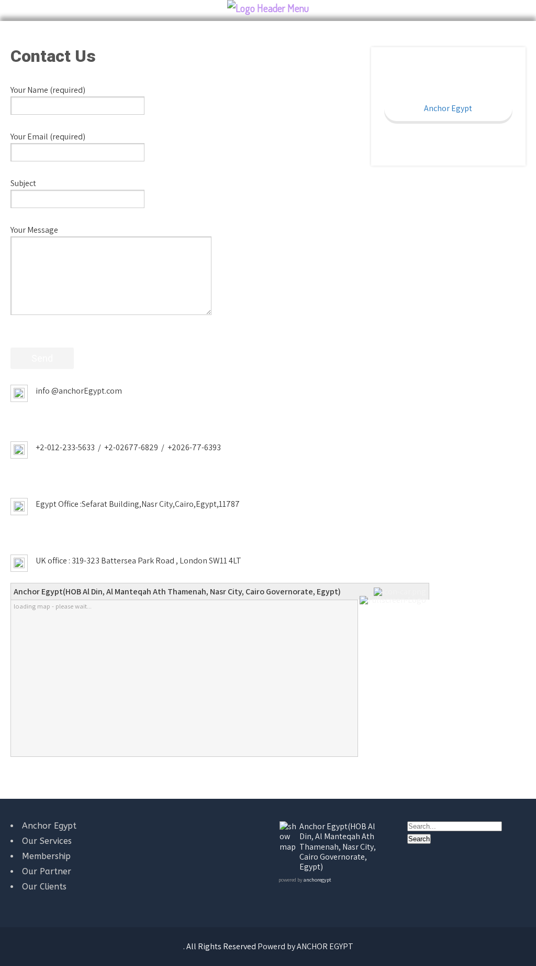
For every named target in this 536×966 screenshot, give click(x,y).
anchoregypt (317, 879)
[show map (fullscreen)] (289, 846)
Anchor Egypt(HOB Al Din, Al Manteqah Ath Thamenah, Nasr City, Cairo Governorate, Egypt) (337, 846)
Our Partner (46, 871)
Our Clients (44, 887)
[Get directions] (401, 591)
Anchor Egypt (448, 108)
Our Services (47, 841)
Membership (46, 856)
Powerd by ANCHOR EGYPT (305, 946)
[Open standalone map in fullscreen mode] (394, 599)
